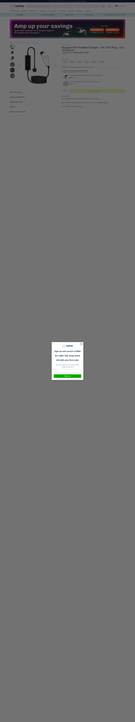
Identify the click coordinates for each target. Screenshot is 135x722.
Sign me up (67, 376)
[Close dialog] (81, 344)
